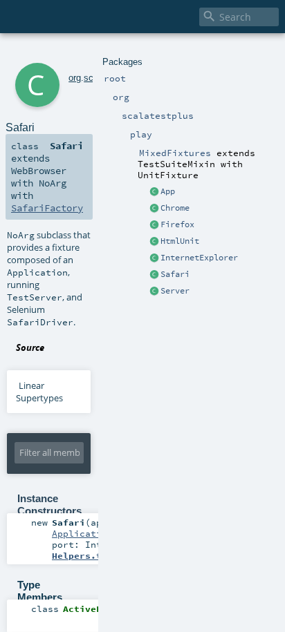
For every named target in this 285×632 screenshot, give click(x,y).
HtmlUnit (179, 241)
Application (82, 533)
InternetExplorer (199, 257)
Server (175, 291)
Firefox (177, 224)
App (167, 191)
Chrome (175, 208)
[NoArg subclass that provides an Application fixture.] (154, 192)
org (74, 78)
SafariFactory (47, 208)
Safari (175, 274)
